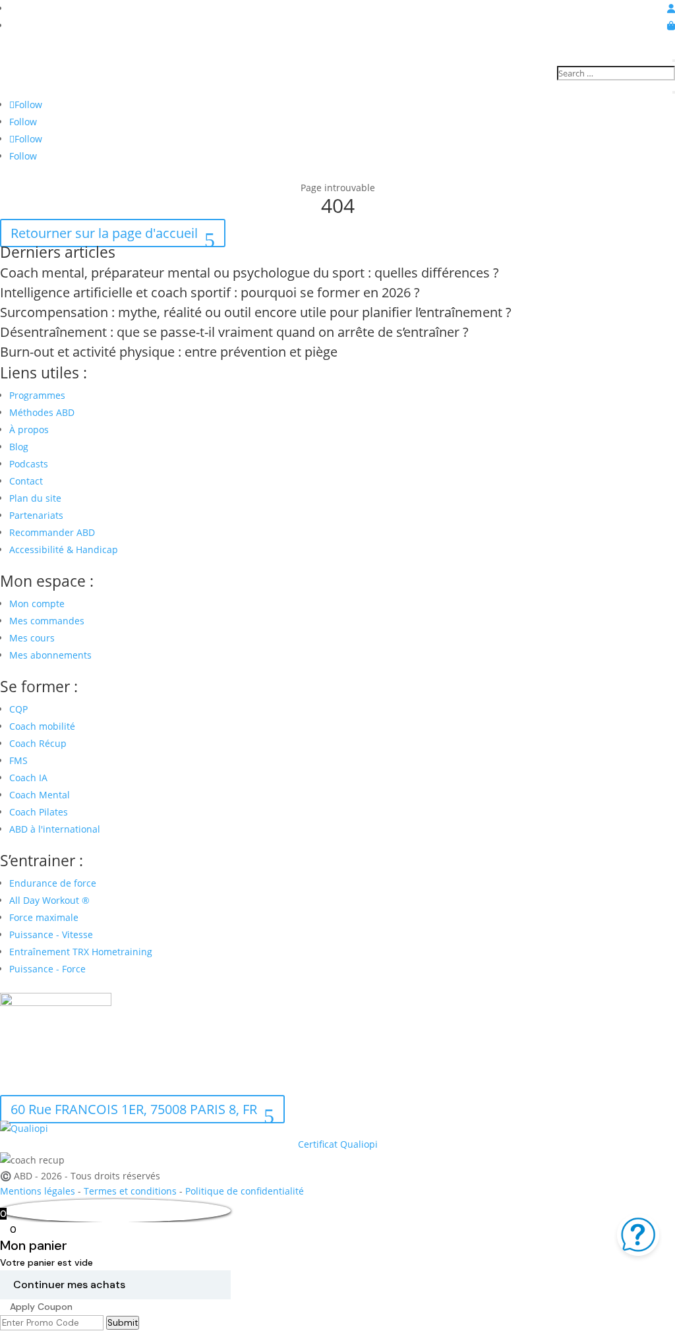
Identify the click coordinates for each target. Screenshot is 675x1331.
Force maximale (43, 917)
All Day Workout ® (49, 900)
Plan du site (35, 498)
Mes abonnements (50, 655)
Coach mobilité (42, 726)
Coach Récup (38, 743)
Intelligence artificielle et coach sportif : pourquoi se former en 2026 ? (210, 292)
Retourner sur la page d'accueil (104, 233)
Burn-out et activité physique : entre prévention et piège (169, 352)
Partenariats (36, 515)
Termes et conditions (130, 1191)
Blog (18, 446)
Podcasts (28, 464)
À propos (29, 429)
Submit (122, 1322)
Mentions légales (37, 1191)
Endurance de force (52, 883)
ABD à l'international (56, 829)
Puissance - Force (47, 968)
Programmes (37, 395)
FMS (18, 760)
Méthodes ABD (41, 412)
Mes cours (32, 638)
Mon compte (37, 603)
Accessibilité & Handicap (65, 549)
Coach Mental (39, 794)
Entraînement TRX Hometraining (80, 951)
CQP (18, 709)
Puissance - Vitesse (51, 934)
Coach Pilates (38, 812)
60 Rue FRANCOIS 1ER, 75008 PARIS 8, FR (134, 1109)
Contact (26, 481)
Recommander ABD (52, 532)
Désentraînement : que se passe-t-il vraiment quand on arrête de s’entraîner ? (234, 332)
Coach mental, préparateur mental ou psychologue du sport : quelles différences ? (249, 272)
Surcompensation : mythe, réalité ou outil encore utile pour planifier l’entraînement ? (256, 312)
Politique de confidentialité (244, 1191)
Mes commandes (46, 620)
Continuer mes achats (69, 1284)
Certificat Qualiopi (338, 1144)
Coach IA (28, 777)
